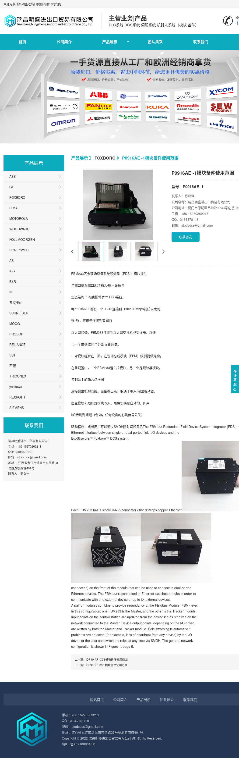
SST (12, 355)
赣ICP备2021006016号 (79, 744)
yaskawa (15, 386)
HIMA (13, 208)
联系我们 (200, 41)
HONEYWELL (19, 250)
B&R (12, 281)
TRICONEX (17, 376)
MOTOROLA (18, 218)
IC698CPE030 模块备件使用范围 (106, 665)
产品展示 (109, 41)
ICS (12, 271)
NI (11, 292)
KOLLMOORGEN (22, 239)
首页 (22, 41)
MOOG (14, 323)
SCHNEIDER (18, 313)
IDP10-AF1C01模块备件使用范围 (107, 659)
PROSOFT (17, 334)
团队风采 (155, 41)
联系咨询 (185, 237)
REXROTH (17, 397)
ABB (12, 176)
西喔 (12, 365)
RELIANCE (17, 344)
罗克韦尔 (15, 302)
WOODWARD (19, 229)
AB (11, 260)
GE (11, 187)
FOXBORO (17, 197)
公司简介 (64, 41)
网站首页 (97, 699)
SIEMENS (16, 407)
